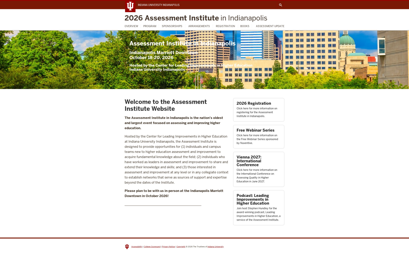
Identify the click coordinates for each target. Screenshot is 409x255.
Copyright (181, 246)
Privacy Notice (168, 246)
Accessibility (136, 246)
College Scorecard (152, 246)
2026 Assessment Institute (196, 18)
